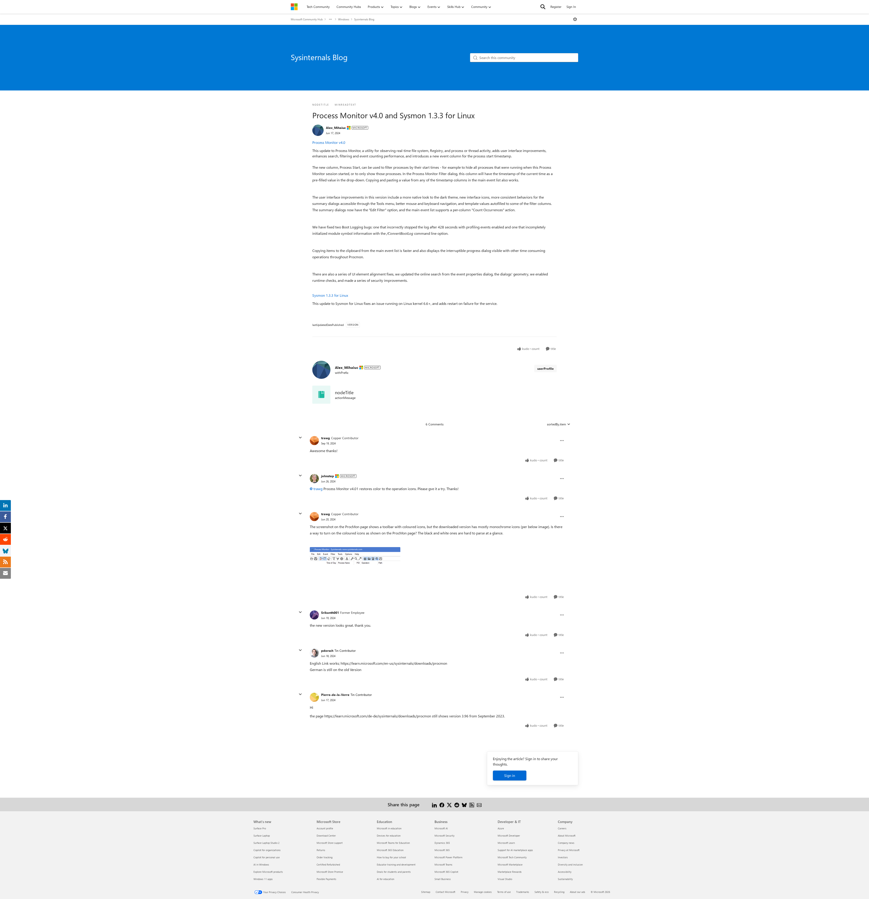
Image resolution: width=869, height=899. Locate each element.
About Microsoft (566, 835)
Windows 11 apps (263, 879)
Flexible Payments (326, 879)
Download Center (326, 835)
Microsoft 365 (442, 850)
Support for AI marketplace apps (515, 850)
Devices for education (389, 835)
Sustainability (565, 879)
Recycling (559, 892)
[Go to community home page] (294, 6)
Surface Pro (259, 828)
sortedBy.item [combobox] (556, 424)
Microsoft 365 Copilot (446, 871)
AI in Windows (261, 864)
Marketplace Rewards (510, 871)
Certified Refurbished (328, 864)
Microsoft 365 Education (390, 850)
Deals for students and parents (394, 871)
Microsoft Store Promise (330, 871)
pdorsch (327, 650)
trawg (325, 438)
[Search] (543, 6)
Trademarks (522, 892)
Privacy (464, 892)
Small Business (442, 879)
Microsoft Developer (509, 835)
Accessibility (564, 871)
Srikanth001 (330, 612)
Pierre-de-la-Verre (335, 695)
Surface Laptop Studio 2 (266, 842)
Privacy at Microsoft (569, 850)
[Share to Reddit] (456, 804)
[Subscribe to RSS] (471, 804)
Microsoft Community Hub (307, 19)
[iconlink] (321, 395)
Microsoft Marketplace (510, 864)
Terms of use (504, 892)
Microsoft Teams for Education (393, 842)
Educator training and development (396, 864)
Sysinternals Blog (364, 19)
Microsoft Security (444, 835)
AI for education (385, 879)
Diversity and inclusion (570, 864)
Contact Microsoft (445, 892)
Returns (321, 850)
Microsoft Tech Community (512, 857)
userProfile (545, 368)
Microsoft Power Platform (448, 857)
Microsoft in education (389, 828)
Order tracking (324, 857)
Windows (343, 19)
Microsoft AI (441, 828)
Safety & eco (542, 892)
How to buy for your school (391, 857)
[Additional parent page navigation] (330, 19)
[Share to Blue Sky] (464, 804)
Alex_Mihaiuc (336, 128)
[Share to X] (449, 804)
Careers (562, 828)
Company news (566, 842)
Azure (501, 828)
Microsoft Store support (330, 842)
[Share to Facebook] (441, 804)
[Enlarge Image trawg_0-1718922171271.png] (355, 564)
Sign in (509, 775)
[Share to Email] (479, 804)
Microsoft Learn (506, 842)
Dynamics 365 (442, 842)
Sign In (571, 7)
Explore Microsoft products (268, 871)
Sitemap (425, 892)
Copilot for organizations (267, 850)
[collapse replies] (300, 437)
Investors (563, 857)
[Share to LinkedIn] (434, 804)
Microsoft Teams (443, 864)
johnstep (327, 476)
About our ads (577, 892)
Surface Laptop (261, 835)
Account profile (325, 828)
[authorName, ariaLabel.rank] (318, 130)
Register (555, 7)
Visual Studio (505, 879)
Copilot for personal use (266, 857)
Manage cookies (483, 892)
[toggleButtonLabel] (575, 19)
